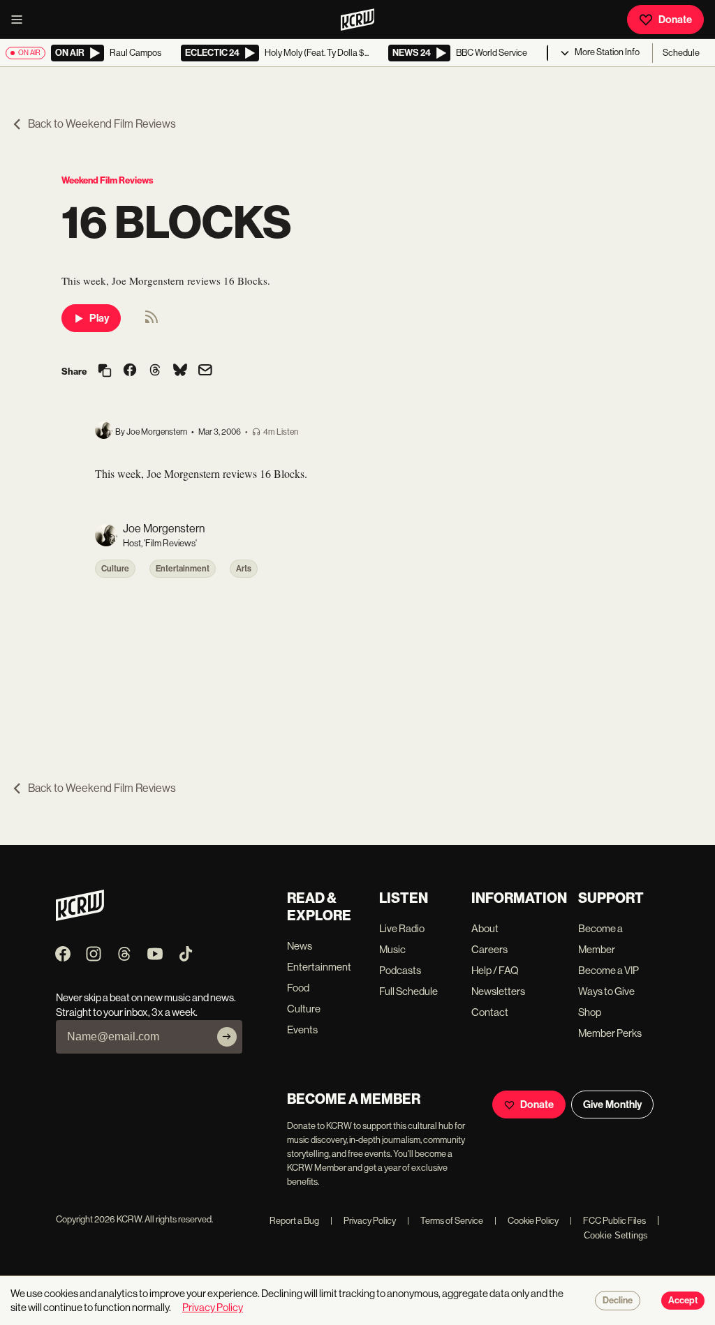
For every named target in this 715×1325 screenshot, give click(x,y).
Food (298, 988)
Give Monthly (612, 1104)
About (485, 928)
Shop (589, 1012)
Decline (618, 1300)
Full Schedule (408, 991)
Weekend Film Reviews (107, 180)
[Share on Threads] (155, 371)
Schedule (681, 52)
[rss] (151, 321)
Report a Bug (294, 1220)
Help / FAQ (495, 970)
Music (392, 949)
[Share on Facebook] (130, 371)
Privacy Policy (363, 1220)
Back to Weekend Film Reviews (102, 123)
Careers (489, 949)
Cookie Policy (526, 1220)
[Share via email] (205, 371)
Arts (243, 569)
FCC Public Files (608, 1220)
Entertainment (182, 569)
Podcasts (400, 970)
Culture (115, 569)
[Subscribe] (227, 1037)
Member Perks (610, 1033)
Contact (489, 1012)
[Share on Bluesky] (180, 371)
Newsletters (498, 991)
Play (99, 318)
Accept (683, 1300)
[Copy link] (105, 372)
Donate (675, 19)
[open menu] (21, 19)
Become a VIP (608, 970)
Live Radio (402, 928)
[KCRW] (80, 917)
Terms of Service (445, 1220)
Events (302, 1029)
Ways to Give (606, 991)
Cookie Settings (616, 1235)
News (299, 946)
